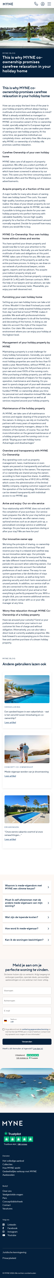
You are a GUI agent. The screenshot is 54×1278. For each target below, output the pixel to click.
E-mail (7, 1011)
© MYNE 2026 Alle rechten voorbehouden (19, 1273)
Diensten (6, 1156)
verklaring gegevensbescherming (35, 1029)
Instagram (13, 1231)
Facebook (12, 1228)
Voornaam (8, 991)
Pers (5, 1198)
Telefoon (13, 1019)
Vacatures (7, 1208)
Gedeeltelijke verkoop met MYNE (20, 1171)
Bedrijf (5, 1186)
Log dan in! (38, 1048)
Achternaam (9, 1001)
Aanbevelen (9, 1175)
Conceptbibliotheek (13, 1201)
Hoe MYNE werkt (11, 1168)
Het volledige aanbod (13, 1160)
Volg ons (6, 1220)
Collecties (7, 1164)
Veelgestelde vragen (13, 1194)
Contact (7, 1205)
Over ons (7, 1191)
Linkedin (12, 1224)
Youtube (12, 1235)
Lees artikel (10, 722)
